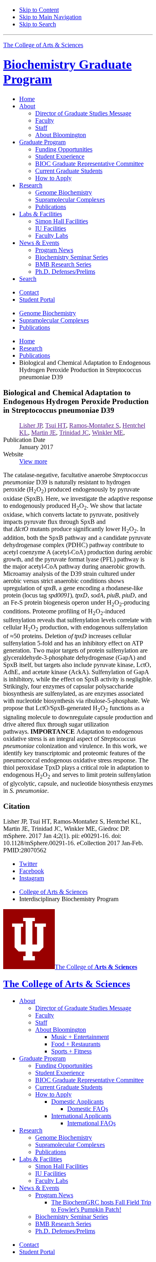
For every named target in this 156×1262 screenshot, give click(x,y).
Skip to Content (39, 9)
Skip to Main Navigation (50, 17)
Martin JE (43, 432)
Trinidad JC (74, 432)
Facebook (31, 871)
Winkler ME (107, 432)
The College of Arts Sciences (43, 45)
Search (27, 278)
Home (27, 99)
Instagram (31, 878)
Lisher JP (30, 425)
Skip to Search (37, 24)
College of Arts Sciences (53, 891)
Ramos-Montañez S (94, 425)
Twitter (28, 863)
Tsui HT (55, 425)
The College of (96, 966)
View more (33, 461)
